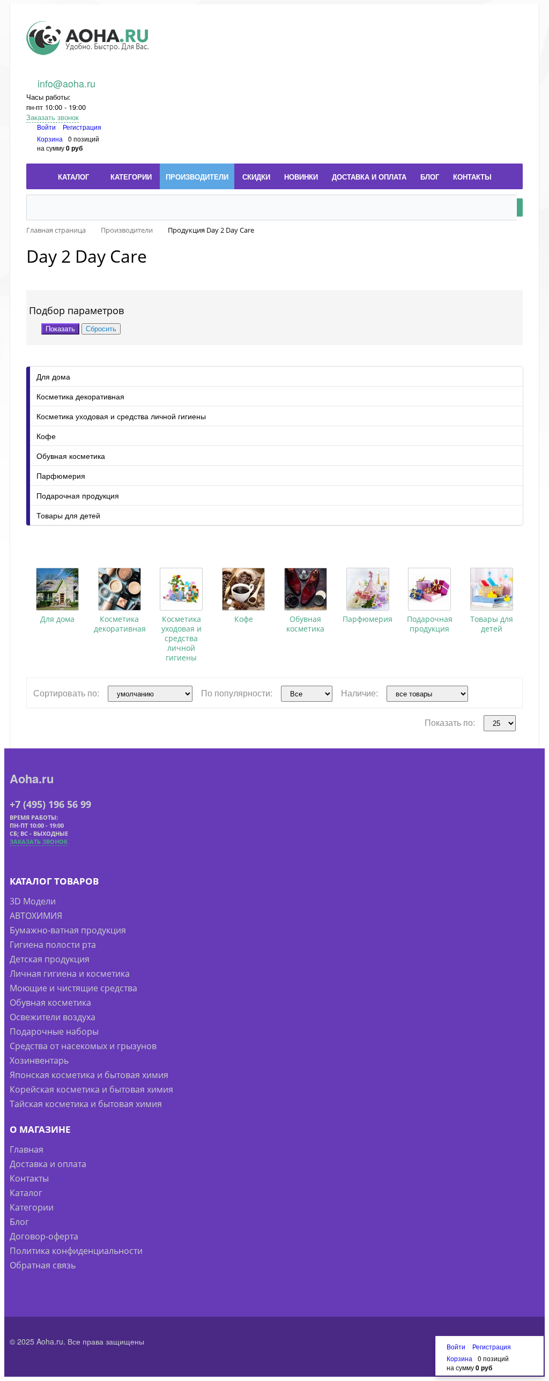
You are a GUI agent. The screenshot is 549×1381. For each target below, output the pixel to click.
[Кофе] (243, 589)
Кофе (46, 435)
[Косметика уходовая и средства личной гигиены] (181, 589)
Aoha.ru (32, 778)
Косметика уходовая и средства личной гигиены (121, 416)
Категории (32, 1207)
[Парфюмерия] (367, 589)
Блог (19, 1222)
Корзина (50, 138)
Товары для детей (68, 515)
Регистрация (82, 126)
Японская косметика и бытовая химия (89, 1075)
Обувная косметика (70, 455)
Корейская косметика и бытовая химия (91, 1089)
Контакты (29, 1178)
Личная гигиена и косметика (70, 973)
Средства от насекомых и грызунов (83, 1046)
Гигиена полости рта (53, 945)
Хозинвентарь (39, 1060)
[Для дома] (57, 589)
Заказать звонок (52, 117)
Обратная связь (43, 1265)
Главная (26, 1149)
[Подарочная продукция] (429, 589)
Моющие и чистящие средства (73, 988)
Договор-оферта (44, 1236)
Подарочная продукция (77, 495)
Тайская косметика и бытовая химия (86, 1104)
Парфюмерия (60, 475)
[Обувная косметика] (305, 589)
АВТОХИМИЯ (36, 916)
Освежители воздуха (52, 1017)
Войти (47, 126)
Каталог (26, 1193)
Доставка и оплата (48, 1164)
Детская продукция (50, 959)
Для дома (53, 376)
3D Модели (33, 901)
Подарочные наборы (54, 1031)
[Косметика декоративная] (119, 589)
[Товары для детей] (491, 589)
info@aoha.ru (66, 83)
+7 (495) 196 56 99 (50, 804)
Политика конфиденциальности (76, 1251)
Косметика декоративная (80, 396)
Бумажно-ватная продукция (68, 930)
